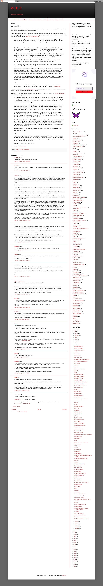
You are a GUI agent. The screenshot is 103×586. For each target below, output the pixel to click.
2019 (74, 555)
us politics (75, 297)
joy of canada (77, 421)
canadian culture (77, 158)
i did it (75, 488)
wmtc (16, 7)
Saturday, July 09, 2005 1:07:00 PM (22, 294)
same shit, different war (79, 350)
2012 (74, 542)
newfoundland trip (77, 252)
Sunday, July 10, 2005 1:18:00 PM (21, 319)
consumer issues (77, 167)
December (77, 528)
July (76, 344)
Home (39, 409)
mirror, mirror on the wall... (80, 464)
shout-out (76, 477)
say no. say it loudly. (78, 348)
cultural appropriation (78, 171)
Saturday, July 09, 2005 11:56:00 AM (22, 276)
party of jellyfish (77, 449)
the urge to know (78, 506)
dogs (74, 182)
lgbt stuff (75, 226)
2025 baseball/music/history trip (80, 135)
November (77, 526)
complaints (75, 166)
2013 (74, 544)
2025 (74, 566)
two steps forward (78, 417)
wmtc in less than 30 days (80, 515)
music (74, 241)
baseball (75, 151)
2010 (74, 538)
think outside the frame (79, 419)
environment (76, 187)
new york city (76, 251)
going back (76, 410)
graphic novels (76, 198)
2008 (74, 534)
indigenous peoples (77, 215)
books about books (77, 156)
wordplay (75, 320)
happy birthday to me (77, 200)
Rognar (16, 175)
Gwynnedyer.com (18, 399)
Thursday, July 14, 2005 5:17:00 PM (22, 403)
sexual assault (76, 282)
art (73, 148)
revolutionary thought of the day (80, 275)
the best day (77, 451)
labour (74, 223)
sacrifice (76, 352)
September (77, 523)
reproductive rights (77, 274)
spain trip (75, 285)
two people (76, 354)
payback (76, 460)
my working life (76, 244)
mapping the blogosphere (80, 473)
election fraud (76, 185)
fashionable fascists (78, 432)
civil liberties (76, 164)
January (76, 333)
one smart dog (77, 471)
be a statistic (77, 363)
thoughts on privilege (77, 292)
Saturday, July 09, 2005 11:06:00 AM (22, 250)
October (76, 524)
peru (74, 261)
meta (30, 19)
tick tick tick (76, 445)
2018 (74, 553)
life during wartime (78, 357)
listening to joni (76, 231)
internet (75, 216)
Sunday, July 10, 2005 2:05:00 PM (21, 357)
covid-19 (75, 169)
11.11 (74, 133)
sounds (76, 447)
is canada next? (77, 414)
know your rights (76, 221)
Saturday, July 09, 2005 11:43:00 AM (22, 260)
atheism (75, 149)
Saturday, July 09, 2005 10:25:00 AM (22, 242)
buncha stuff (77, 492)
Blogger (64, 575)
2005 (74, 331)
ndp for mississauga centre (79, 249)
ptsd (74, 267)
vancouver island (77, 302)
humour (75, 210)
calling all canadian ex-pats (80, 382)
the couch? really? (78, 436)
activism (75, 138)
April (76, 339)
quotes (74, 269)
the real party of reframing (80, 494)
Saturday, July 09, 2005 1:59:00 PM (22, 307)
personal (75, 259)
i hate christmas (76, 212)
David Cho (16, 246)
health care (75, 203)
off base (76, 415)
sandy (75, 372)
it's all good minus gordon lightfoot (81, 359)
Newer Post (13, 409)
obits (74, 254)
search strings (76, 277)
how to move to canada (40, 19)
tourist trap (76, 511)
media (74, 233)
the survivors (77, 438)
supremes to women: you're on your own (83, 434)
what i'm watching (77, 313)
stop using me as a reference (80, 361)
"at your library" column (78, 131)
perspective (77, 400)
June (76, 343)
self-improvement (77, 279)
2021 (74, 559)
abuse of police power (78, 136)
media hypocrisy (78, 393)
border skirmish (77, 444)
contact (61, 19)
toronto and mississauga (78, 293)
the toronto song (78, 465)
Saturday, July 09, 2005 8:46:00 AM (22, 161)
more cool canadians (79, 384)
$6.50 (75, 440)
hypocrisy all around (78, 395)
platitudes (76, 370)
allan (15, 265)
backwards (76, 408)
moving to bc (76, 239)
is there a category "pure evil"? (80, 220)
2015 (74, 548)
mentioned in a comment (31, 89)
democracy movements (78, 177)
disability (75, 181)
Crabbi (16, 298)
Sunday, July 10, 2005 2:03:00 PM (21, 349)
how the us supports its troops (79, 207)
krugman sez (77, 427)
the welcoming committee (80, 425)
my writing (75, 246)
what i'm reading (76, 311)
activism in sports (77, 140)
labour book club (77, 225)
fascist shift (75, 192)
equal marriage (76, 189)
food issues (75, 195)
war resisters (76, 305)
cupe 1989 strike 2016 (78, 172)
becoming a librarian (77, 153)
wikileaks (75, 315)
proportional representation (79, 266)
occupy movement (77, 256)
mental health (76, 234)
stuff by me (24, 19)
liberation (76, 516)
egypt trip (75, 184)
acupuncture (76, 141)
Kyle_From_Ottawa (18, 281)
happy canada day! (78, 346)
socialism (75, 284)
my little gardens (76, 243)
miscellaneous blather (78, 238)
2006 (74, 531)
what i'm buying (76, 308)
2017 (74, 551)
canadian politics (77, 159)
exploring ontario (77, 190)
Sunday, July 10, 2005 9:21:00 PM (21, 373)
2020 (74, 557)
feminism (75, 194)
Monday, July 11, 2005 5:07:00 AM (21, 390)
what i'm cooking (76, 310)
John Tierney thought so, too (32, 36)
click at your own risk (78, 513)
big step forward (77, 480)
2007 (74, 532)
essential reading (78, 380)
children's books (76, 161)
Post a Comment (16, 406)
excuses (76, 365)
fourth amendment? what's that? (81, 482)
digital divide (76, 179)
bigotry (74, 154)
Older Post (64, 409)
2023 (74, 563)
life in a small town (77, 230)
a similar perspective (60, 93)
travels (74, 295)
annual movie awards (78, 146)
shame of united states (79, 423)
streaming (75, 287)
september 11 (76, 280)
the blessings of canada (79, 369)
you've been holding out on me (81, 442)
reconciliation (76, 272)
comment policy (53, 19)
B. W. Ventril (17, 157)
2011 (74, 540)
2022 (74, 561)
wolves (74, 318)
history (74, 205)
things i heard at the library (79, 290)
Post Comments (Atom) (22, 411)
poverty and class (77, 262)
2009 (74, 536)
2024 (74, 564)
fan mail (76, 402)
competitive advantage (79, 376)
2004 (74, 330)
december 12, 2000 (78, 378)
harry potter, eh (77, 430)
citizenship (75, 162)
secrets (76, 367)
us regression (76, 298)
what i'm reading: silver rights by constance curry (81, 509)
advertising (75, 143)
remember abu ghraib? (79, 475)
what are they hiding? (79, 497)
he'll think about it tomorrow (80, 385)
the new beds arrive (78, 387)
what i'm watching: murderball (80, 399)
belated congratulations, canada (81, 518)
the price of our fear (78, 469)
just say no (76, 490)
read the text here (26, 340)
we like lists (75, 306)
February (77, 335)
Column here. (57, 86)
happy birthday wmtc (78, 406)
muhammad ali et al (78, 429)
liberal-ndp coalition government (80, 228)
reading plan (76, 270)
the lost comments (77, 288)
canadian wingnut (78, 484)
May (76, 341)
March (76, 337)
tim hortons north (78, 467)
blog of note (77, 397)
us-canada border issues (78, 300)
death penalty (76, 174)
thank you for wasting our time (80, 458)
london (75, 389)
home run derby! (78, 412)
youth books (76, 323)
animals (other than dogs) (78, 144)
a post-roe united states (79, 495)
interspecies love (77, 218)
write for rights (76, 321)
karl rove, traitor (77, 391)
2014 (74, 546)
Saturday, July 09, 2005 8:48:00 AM (22, 170)
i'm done (76, 462)
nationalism (75, 248)
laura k (17, 149)
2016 (74, 549)
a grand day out (77, 453)
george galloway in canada (79, 197)
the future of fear (78, 479)
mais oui (76, 502)
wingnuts (75, 316)
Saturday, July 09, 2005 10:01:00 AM (22, 220)
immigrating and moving (78, 213)
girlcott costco (77, 486)
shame (75, 404)
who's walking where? (79, 374)
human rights (76, 208)
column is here (22, 146)
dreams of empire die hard (80, 504)
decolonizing (76, 176)
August (76, 521)
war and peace (17, 150)
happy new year (76, 202)
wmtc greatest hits (14, 19)
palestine (75, 257)
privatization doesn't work (78, 264)
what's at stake (77, 355)
